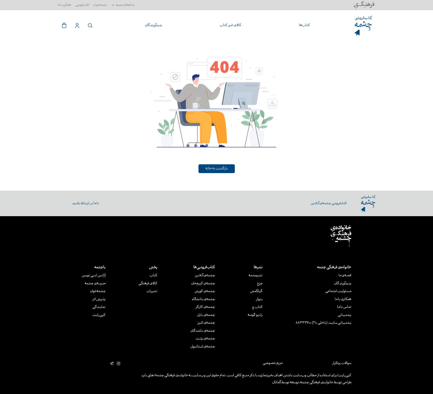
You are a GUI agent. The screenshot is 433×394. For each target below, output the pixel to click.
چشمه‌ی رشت (205, 339)
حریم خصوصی (273, 363)
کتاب (153, 276)
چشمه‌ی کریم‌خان (203, 284)
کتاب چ (257, 307)
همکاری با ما (64, 5)
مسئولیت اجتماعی (338, 291)
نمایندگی (98, 307)
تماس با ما (344, 307)
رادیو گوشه (255, 315)
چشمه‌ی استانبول (202, 347)
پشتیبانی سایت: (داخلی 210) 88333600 (323, 323)
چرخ (260, 284)
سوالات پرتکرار (341, 363)
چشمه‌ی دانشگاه (203, 299)
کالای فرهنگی (148, 284)
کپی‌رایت (98, 315)
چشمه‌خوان (99, 5)
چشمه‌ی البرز (206, 323)
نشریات (151, 291)
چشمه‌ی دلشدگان (202, 331)
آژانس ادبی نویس (93, 276)
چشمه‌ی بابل (206, 315)
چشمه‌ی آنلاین (205, 276)
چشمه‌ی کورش (204, 291)
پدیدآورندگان (342, 284)
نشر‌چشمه (256, 276)
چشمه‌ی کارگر (205, 307)
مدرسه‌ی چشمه (95, 284)
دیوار (259, 299)
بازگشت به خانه (216, 169)
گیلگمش (256, 291)
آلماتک (276, 382)
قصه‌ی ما (345, 276)
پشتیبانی (344, 315)
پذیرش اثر (98, 299)
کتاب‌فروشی (82, 5)
